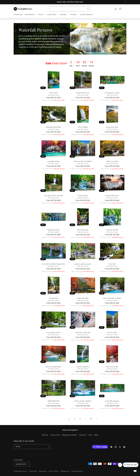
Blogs (96, 435)
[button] (30, 14)
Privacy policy (33, 471)
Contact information (77, 471)
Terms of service (54, 471)
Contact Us (83, 435)
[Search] (88, 9)
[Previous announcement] (14, 2)
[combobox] (70, 8)
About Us (45, 435)
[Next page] (96, 418)
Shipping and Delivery (69, 435)
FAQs (90, 435)
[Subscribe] (48, 446)
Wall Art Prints (22, 471)
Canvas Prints (55, 435)
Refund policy (43, 471)
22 (91, 418)
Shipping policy (65, 471)
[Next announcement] (125, 2)
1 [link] (68, 418)
